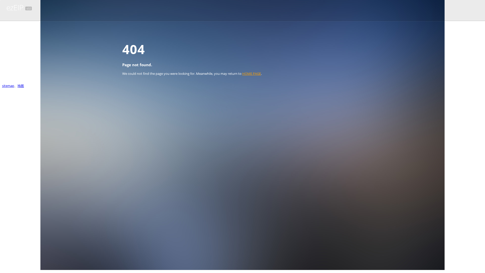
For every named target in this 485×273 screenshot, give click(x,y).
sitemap (8, 85)
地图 (20, 85)
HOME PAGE (251, 73)
